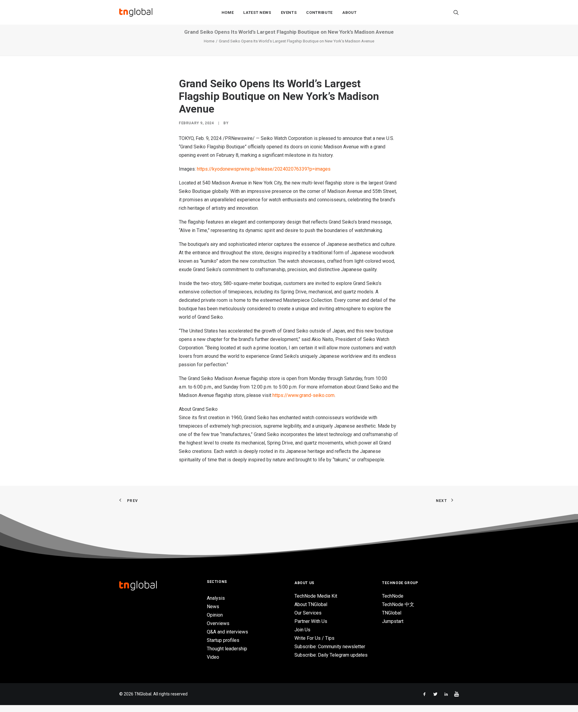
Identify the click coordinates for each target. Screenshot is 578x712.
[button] (456, 12)
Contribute (319, 12)
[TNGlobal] (135, 12)
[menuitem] (227, 12)
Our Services (308, 613)
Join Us (302, 630)
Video (213, 657)
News (213, 606)
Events (289, 12)
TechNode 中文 (398, 604)
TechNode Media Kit (315, 596)
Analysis (216, 598)
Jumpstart (392, 621)
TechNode (392, 596)
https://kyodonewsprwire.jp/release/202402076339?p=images (264, 169)
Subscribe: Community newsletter (329, 646)
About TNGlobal (310, 604)
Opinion (215, 615)
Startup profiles (223, 640)
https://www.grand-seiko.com (303, 395)
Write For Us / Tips (314, 638)
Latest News (257, 12)
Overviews (218, 623)
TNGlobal (391, 613)
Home (228, 12)
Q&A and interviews (227, 632)
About (349, 12)
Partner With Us (310, 621)
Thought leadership (227, 649)
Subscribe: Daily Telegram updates (331, 655)
